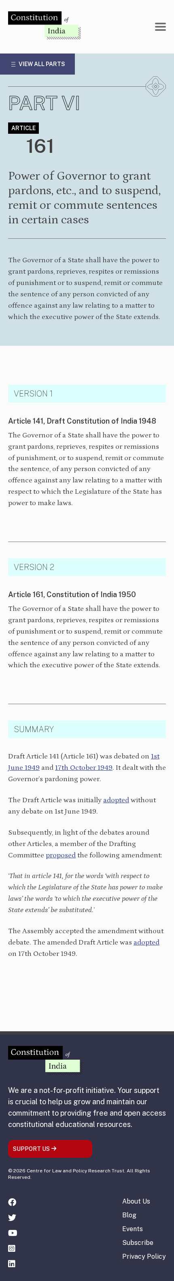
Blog (129, 1215)
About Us (136, 1201)
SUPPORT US (32, 1149)
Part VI (44, 103)
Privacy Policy (144, 1256)
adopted (116, 800)
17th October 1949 (83, 768)
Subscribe (137, 1243)
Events (132, 1229)
